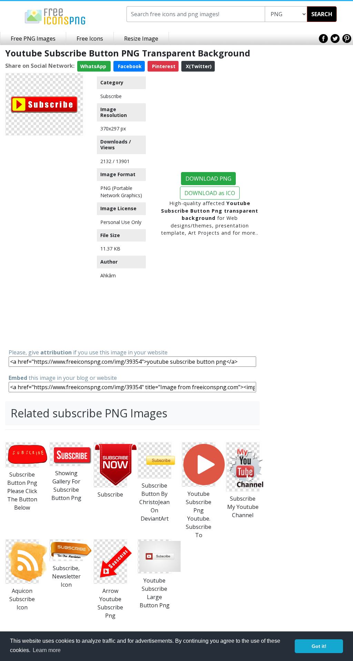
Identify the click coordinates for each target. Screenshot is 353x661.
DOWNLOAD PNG (208, 178)
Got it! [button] (319, 646)
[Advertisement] (44, 241)
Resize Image (141, 38)
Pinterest (163, 66)
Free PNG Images (33, 38)
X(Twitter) (198, 66)
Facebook (129, 66)
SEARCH (321, 14)
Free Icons (90, 38)
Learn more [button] (47, 650)
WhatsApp (94, 66)
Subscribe (111, 96)
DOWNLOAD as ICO (209, 193)
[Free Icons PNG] (55, 16)
